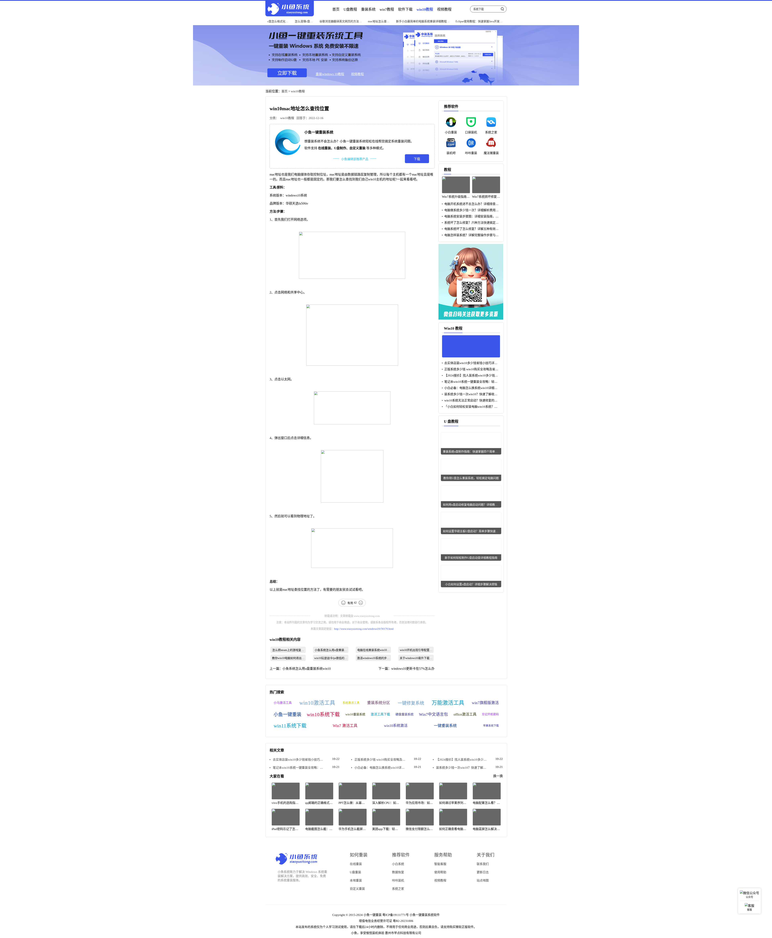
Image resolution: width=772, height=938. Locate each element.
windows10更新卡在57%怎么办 (412, 668)
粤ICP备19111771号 (395, 914)
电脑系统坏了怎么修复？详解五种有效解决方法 (470, 229)
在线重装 (356, 864)
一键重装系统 (445, 726)
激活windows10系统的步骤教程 (373, 659)
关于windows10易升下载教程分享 (416, 659)
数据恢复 (398, 872)
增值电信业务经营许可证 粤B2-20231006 (386, 921)
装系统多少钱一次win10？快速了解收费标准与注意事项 (469, 394)
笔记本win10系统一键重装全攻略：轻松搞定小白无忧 (469, 382)
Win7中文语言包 (433, 714)
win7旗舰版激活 (485, 703)
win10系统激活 (396, 726)
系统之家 (398, 888)
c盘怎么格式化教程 (277, 21)
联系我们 (483, 864)
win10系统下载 (323, 714)
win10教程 (298, 91)
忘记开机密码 (490, 714)
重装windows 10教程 (330, 74)
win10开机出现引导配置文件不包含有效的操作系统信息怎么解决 (416, 651)
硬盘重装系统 (404, 714)
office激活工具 (465, 714)
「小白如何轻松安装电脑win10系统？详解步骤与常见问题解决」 (469, 406)
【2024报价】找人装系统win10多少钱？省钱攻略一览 (470, 375)
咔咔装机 (398, 880)
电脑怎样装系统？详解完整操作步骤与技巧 (470, 235)
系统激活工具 (351, 702)
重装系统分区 (378, 703)
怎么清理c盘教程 (304, 21)
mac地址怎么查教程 (378, 21)
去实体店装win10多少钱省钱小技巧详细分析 (469, 363)
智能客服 (440, 864)
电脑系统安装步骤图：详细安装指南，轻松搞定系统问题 (470, 216)
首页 (284, 91)
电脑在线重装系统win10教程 (373, 651)
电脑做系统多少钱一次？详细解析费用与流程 (470, 210)
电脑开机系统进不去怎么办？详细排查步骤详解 (470, 204)
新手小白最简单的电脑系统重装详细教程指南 (423, 21)
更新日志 (483, 872)
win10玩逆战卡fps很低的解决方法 (330, 659)
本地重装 (356, 880)
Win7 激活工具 (345, 726)
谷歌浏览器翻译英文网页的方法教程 (340, 21)
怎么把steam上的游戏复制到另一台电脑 (288, 651)
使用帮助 (440, 872)
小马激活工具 (283, 702)
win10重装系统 (355, 714)
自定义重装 (357, 888)
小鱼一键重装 (287, 714)
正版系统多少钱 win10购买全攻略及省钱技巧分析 (470, 369)
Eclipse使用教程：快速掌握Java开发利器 (479, 21)
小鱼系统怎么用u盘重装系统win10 (331, 651)
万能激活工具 (448, 703)
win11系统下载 (290, 725)
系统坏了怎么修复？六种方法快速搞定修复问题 (470, 222)
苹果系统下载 (491, 725)
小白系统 (398, 864)
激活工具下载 (380, 714)
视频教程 (357, 74)
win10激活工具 (317, 703)
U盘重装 (355, 872)
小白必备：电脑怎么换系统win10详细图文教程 (469, 388)
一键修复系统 (411, 703)
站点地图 (483, 880)
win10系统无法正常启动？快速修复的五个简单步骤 (469, 400)
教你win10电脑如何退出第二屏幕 (288, 659)
